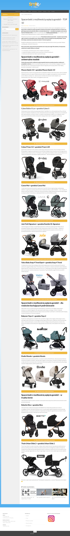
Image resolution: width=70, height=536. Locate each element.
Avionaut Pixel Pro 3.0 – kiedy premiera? (10, 35)
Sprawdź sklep (18, 11)
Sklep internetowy (29, 523)
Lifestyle (44, 11)
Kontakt (53, 11)
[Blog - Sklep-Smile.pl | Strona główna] (35, 5)
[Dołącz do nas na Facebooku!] (30, 533)
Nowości (40, 11)
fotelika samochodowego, (52, 32)
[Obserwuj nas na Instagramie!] (16, 14)
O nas (49, 11)
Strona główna (28, 525)
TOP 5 (29, 11)
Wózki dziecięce (28, 14)
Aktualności (34, 11)
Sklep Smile (26, 25)
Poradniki (24, 11)
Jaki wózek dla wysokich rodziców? (43, 497)
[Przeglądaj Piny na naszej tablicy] (17, 14)
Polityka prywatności (29, 520)
